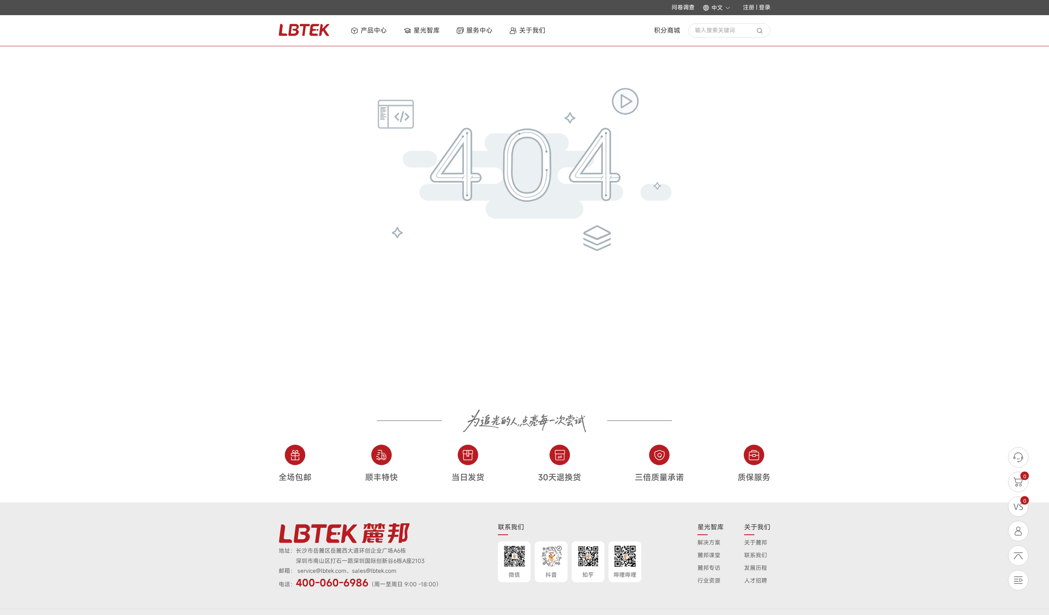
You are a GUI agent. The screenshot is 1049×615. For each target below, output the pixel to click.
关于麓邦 (755, 542)
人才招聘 (755, 580)
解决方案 (708, 542)
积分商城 (667, 30)
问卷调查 (683, 7)
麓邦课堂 (708, 555)
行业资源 (708, 580)
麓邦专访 (708, 568)
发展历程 (755, 568)
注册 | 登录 (756, 7)
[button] (717, 8)
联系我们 (755, 555)
